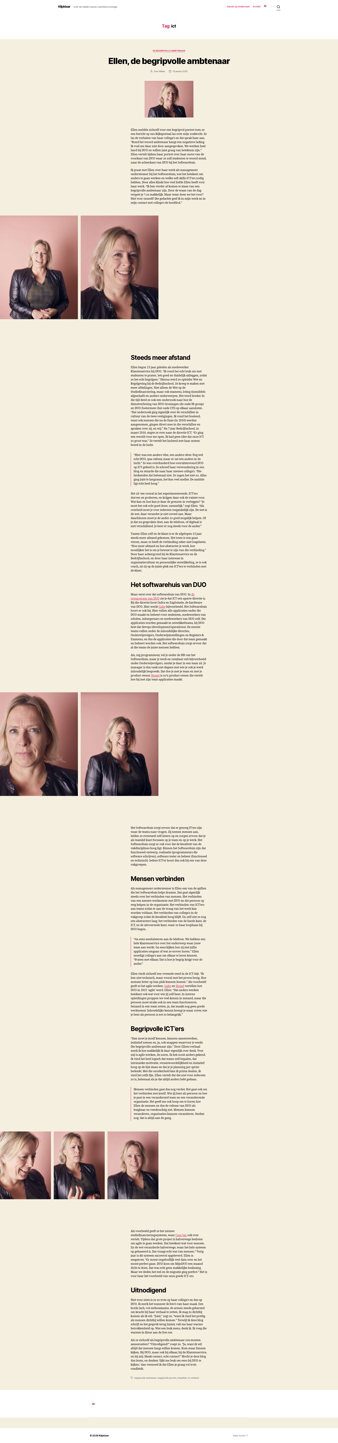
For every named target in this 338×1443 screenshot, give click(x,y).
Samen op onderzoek (238, 6)
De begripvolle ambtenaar (169, 51)
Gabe (162, 607)
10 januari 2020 (180, 71)
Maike (162, 71)
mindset (195, 1378)
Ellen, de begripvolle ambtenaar (169, 61)
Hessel (155, 675)
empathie (182, 1378)
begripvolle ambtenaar (145, 1378)
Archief (257, 6)
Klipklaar (64, 6)
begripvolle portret (167, 1378)
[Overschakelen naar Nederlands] (93, 1404)
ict (189, 1378)
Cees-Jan (181, 1235)
